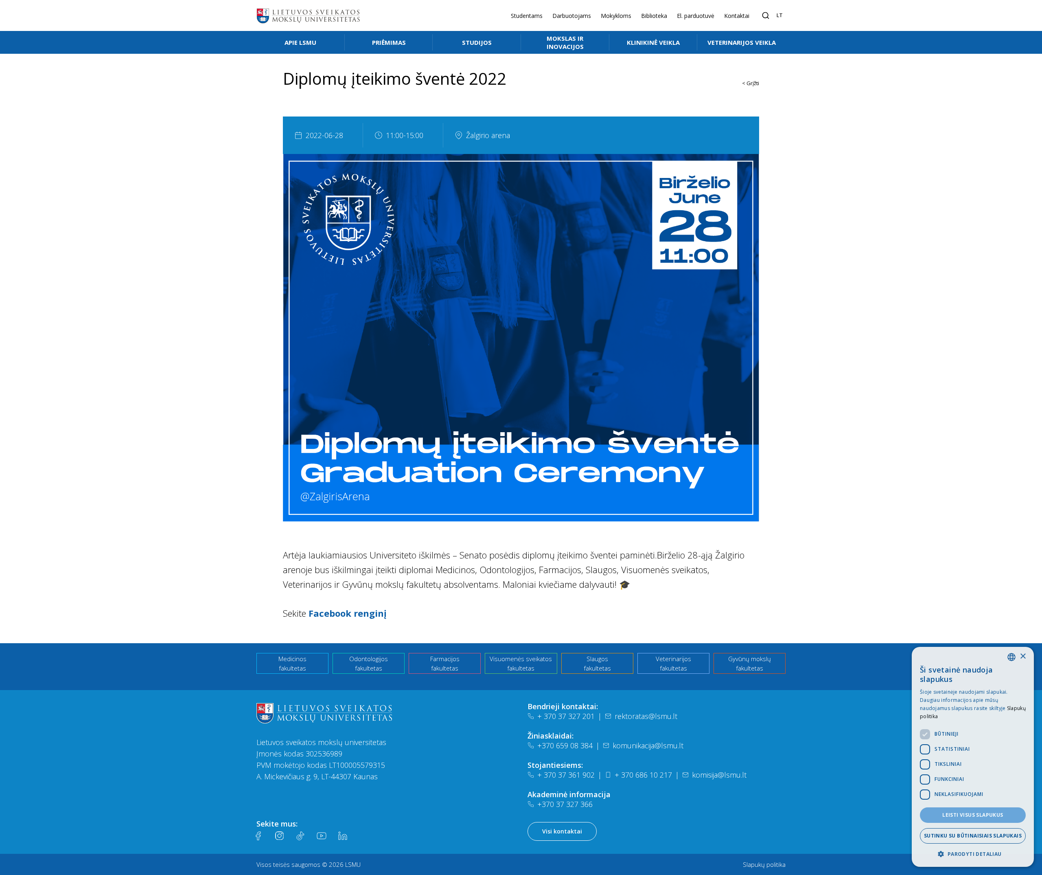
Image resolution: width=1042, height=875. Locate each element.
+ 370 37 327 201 (566, 716)
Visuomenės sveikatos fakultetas (521, 663)
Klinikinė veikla (653, 42)
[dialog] (973, 757)
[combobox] (1011, 657)
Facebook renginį (348, 613)
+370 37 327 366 (565, 804)
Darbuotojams (571, 16)
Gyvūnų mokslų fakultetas (749, 663)
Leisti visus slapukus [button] (972, 814)
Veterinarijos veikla (741, 42)
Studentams (527, 16)
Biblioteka (654, 16)
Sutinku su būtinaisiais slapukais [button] (973, 835)
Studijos (477, 42)
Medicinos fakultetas (292, 663)
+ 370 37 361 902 (566, 775)
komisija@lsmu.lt (719, 775)
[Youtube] (321, 836)
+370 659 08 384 (565, 745)
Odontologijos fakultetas (368, 663)
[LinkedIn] (343, 836)
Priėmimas (389, 42)
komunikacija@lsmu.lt (648, 745)
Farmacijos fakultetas (445, 663)
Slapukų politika (764, 864)
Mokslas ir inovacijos (565, 42)
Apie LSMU (300, 42)
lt (780, 15)
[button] (973, 854)
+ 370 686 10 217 (643, 775)
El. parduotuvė (695, 16)
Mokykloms (616, 16)
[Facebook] (258, 836)
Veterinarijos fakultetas (673, 663)
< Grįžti (750, 83)
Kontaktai (736, 16)
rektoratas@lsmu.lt (646, 716)
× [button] (1023, 656)
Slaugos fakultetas (597, 663)
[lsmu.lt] (308, 15)
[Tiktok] (300, 836)
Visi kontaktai (562, 831)
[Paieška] (766, 15)
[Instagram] (279, 836)
